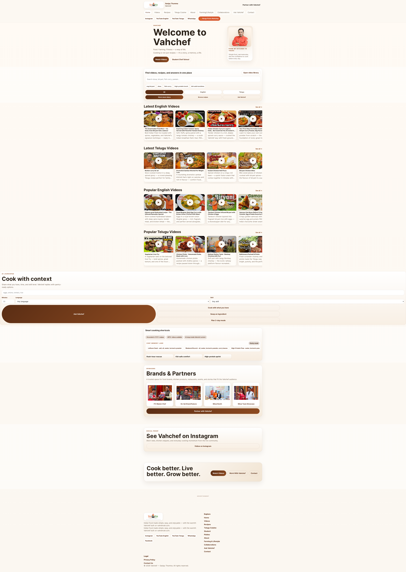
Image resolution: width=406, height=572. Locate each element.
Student (207, 531)
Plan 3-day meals (218, 320)
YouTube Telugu (178, 18)
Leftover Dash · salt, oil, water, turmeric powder (165, 348)
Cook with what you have (218, 308)
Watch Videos (161, 59)
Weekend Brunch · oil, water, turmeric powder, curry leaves (206, 348)
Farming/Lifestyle (206, 12)
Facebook (148, 541)
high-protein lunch (181, 86)
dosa (159, 86)
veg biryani (151, 86)
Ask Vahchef (238, 12)
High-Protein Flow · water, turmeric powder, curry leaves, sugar (254, 348)
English (203, 92)
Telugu (241, 92)
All (164, 92)
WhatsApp (192, 18)
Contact (251, 12)
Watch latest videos (164, 97)
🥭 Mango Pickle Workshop (209, 18)
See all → (259, 107)
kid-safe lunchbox (197, 86)
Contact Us (148, 563)
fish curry (167, 86)
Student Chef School (180, 59)
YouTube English (162, 18)
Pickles (207, 535)
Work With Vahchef (237, 473)
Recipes (167, 12)
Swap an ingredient (218, 314)
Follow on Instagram (203, 446)
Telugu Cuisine (180, 12)
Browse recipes (203, 97)
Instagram (149, 18)
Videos (157, 12)
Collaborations (223, 12)
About (192, 12)
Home (147, 12)
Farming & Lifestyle (212, 541)
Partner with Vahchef (251, 5)
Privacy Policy (149, 560)
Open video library (251, 73)
